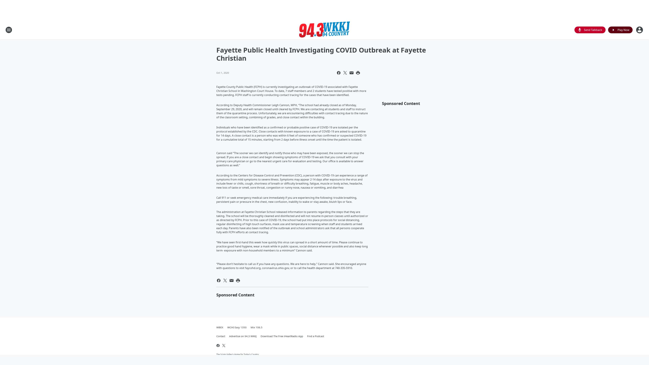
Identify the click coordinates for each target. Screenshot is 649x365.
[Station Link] (324, 29)
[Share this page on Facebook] (338, 72)
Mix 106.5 (256, 327)
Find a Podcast (315, 336)
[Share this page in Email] (351, 72)
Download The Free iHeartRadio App (282, 336)
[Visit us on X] (224, 346)
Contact (220, 336)
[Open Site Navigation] (8, 30)
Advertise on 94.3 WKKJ (243, 336)
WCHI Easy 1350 (237, 327)
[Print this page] (358, 72)
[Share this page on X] (345, 72)
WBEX (219, 327)
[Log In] (640, 30)
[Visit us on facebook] (218, 346)
